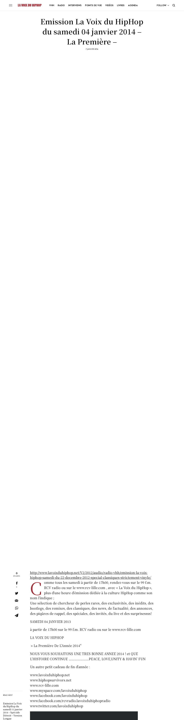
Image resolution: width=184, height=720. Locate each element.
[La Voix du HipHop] (29, 5)
